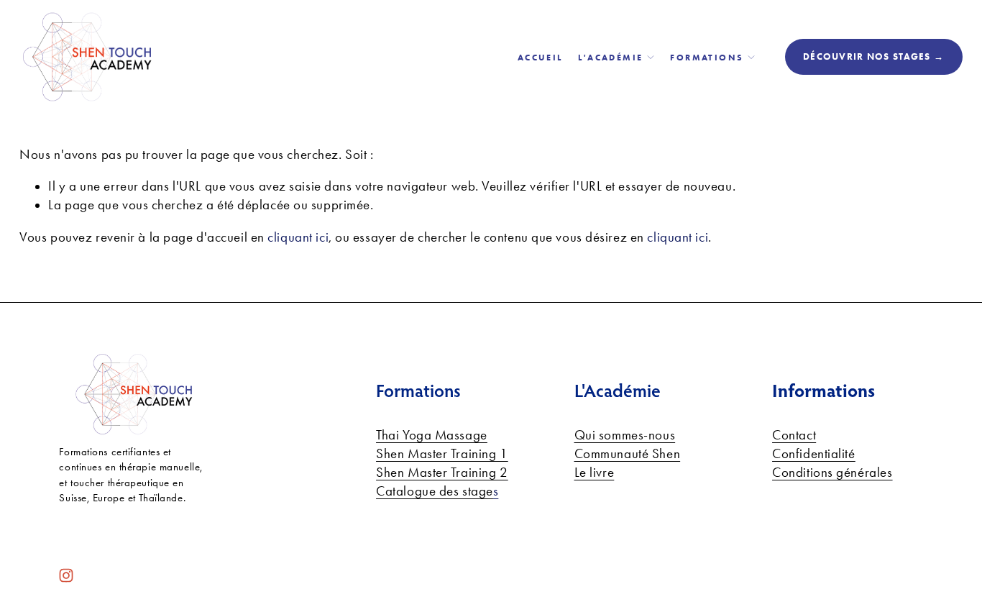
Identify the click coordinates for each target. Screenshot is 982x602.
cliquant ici (298, 237)
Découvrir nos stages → (873, 56)
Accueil (540, 58)
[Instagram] (66, 575)
